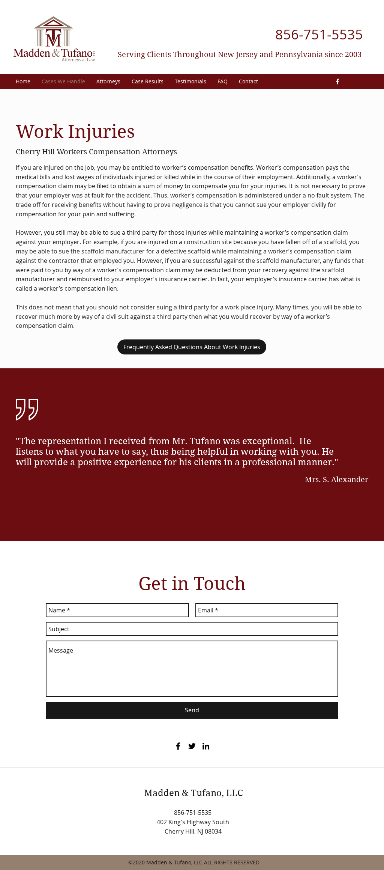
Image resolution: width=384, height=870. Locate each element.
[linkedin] (206, 746)
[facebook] (337, 81)
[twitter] (192, 746)
